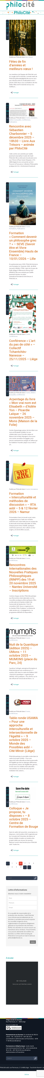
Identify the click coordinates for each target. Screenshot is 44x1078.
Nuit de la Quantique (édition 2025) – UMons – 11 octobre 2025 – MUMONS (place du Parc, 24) (23, 654)
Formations (12, 229)
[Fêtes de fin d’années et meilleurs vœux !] (22, 55)
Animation (34, 118)
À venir (28, 118)
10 (20, 867)
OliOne (26, 1074)
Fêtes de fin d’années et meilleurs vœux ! (21, 65)
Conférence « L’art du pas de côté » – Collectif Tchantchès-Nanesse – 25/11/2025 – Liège (23, 350)
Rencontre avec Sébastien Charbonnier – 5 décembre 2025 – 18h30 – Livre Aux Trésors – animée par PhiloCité (22, 137)
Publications (13, 122)
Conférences (26, 120)
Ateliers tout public (15, 120)
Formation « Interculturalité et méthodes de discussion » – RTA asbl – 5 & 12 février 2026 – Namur (23, 503)
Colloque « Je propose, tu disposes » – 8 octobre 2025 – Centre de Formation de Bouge (23, 817)
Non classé (29, 57)
